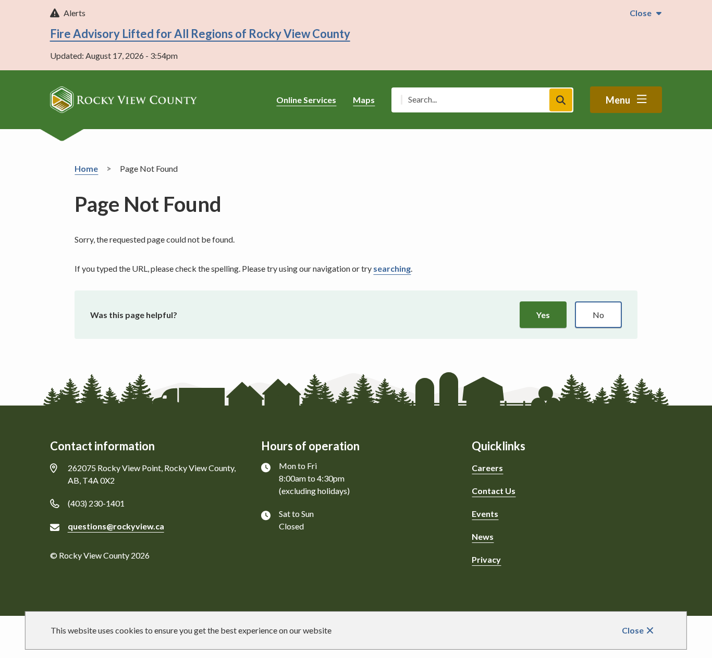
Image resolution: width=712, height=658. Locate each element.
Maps (364, 100)
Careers (487, 468)
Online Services (306, 100)
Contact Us (493, 491)
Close (633, 630)
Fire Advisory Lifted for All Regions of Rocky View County (200, 34)
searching (392, 268)
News (483, 536)
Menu (618, 100)
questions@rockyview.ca (116, 526)
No (598, 315)
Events (485, 513)
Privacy (486, 559)
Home (86, 168)
